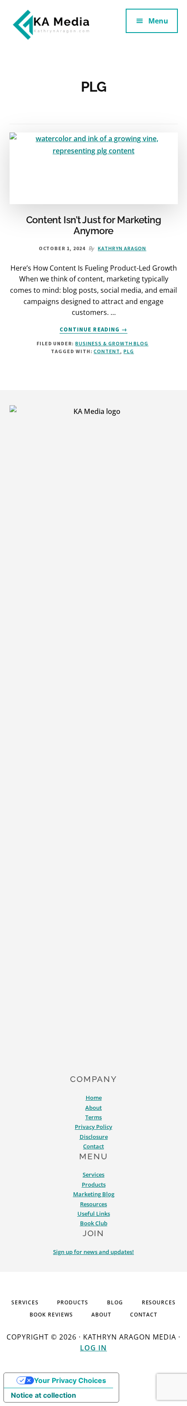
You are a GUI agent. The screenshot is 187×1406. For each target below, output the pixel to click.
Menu (158, 21)
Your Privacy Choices (70, 1380)
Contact (93, 1146)
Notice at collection (43, 1395)
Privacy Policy (93, 1127)
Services (93, 1174)
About (93, 1108)
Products (94, 1184)
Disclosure (94, 1137)
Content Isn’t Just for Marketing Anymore (93, 225)
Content (107, 351)
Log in (93, 1348)
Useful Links (93, 1213)
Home (94, 1098)
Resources (93, 1204)
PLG (129, 351)
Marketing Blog (93, 1194)
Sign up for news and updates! (93, 1252)
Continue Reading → (93, 330)
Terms (93, 1117)
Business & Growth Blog (111, 343)
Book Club (93, 1223)
